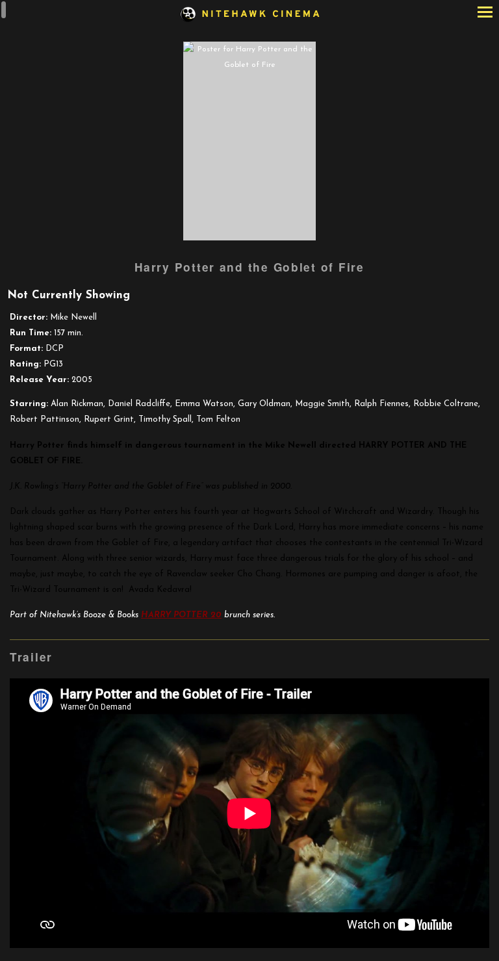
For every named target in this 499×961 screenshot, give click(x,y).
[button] (485, 13)
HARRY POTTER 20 (181, 615)
